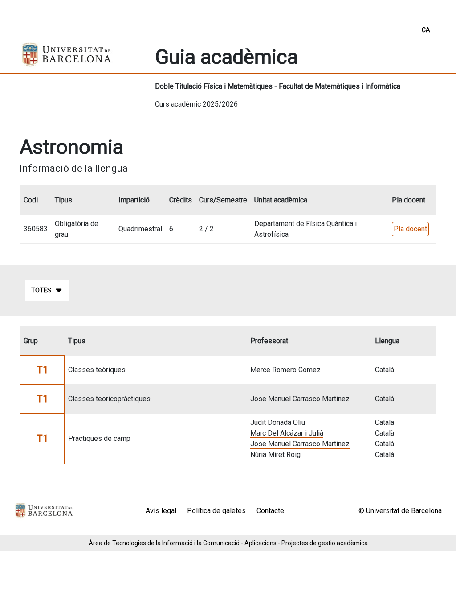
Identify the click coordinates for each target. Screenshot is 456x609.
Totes (41, 290)
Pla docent (410, 229)
